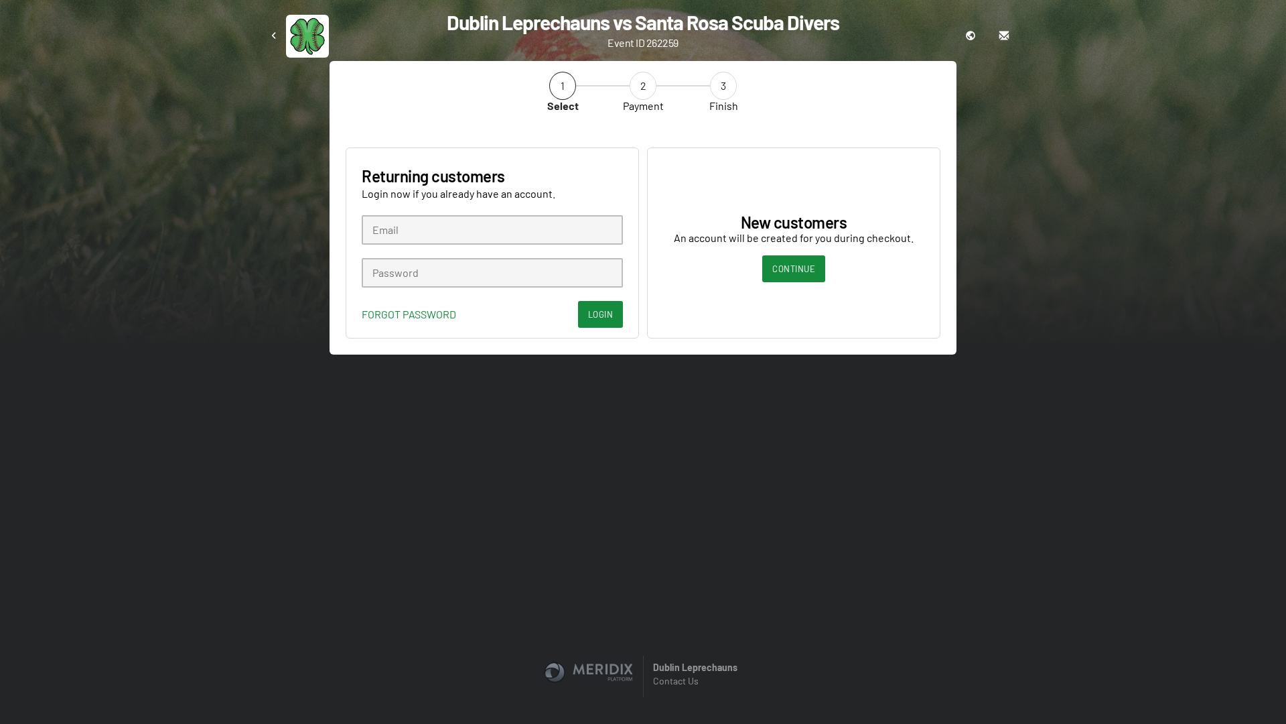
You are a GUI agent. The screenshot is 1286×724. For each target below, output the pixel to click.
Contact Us (676, 680)
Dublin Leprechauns (695, 667)
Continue (793, 268)
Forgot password (409, 314)
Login (601, 314)
